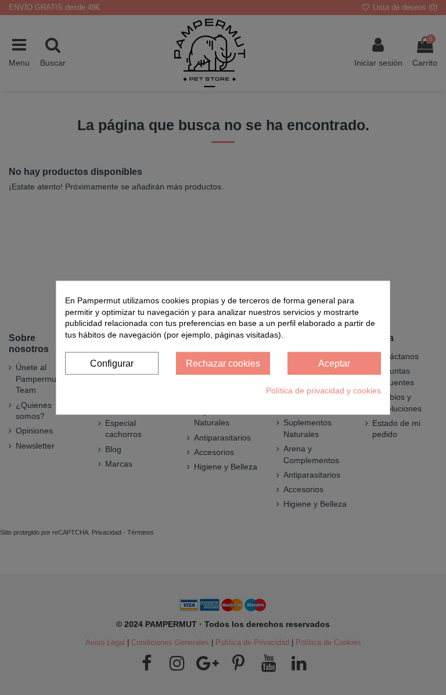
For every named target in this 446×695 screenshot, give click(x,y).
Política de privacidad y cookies (323, 390)
